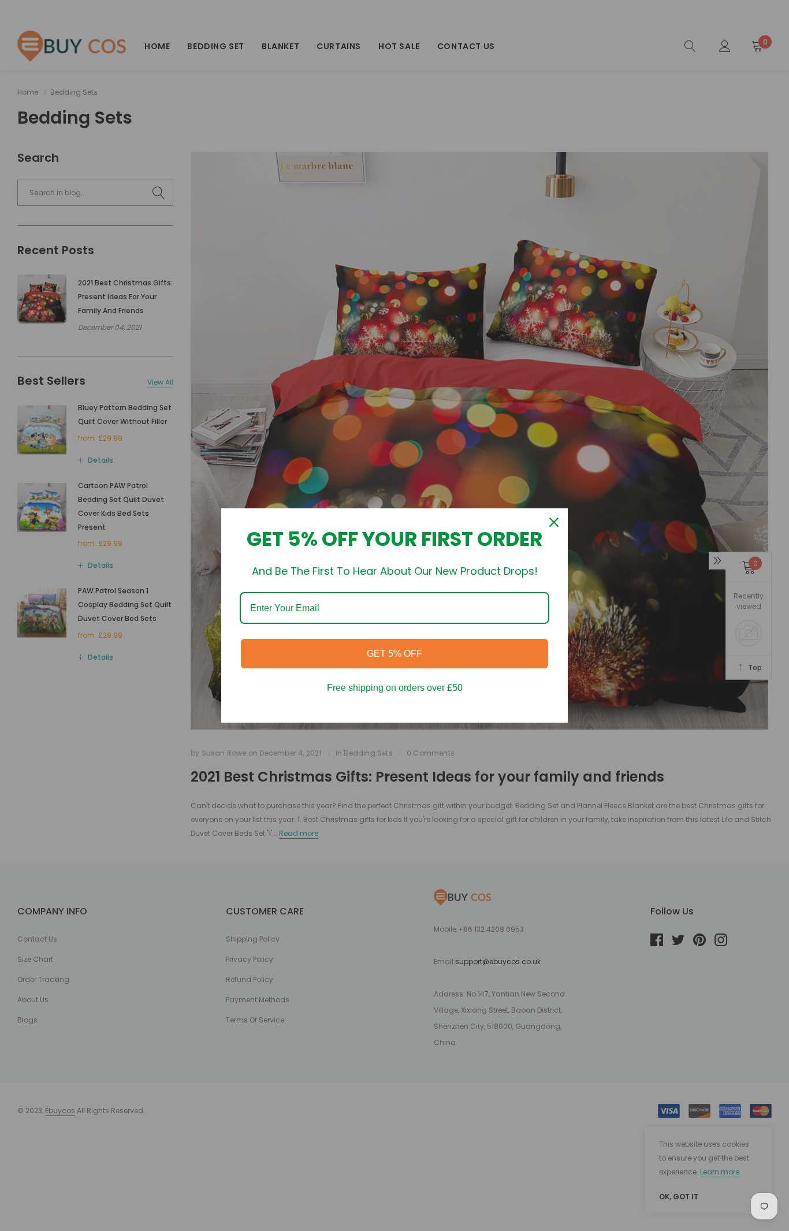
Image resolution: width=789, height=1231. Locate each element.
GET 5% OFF (394, 654)
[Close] (554, 522)
